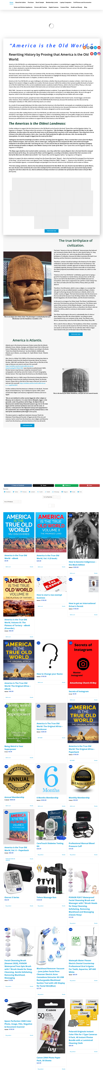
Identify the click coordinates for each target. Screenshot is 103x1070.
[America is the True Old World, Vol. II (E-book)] (51, 532)
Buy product (40, 854)
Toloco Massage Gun (46, 897)
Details (31, 566)
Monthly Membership (79, 797)
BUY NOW (40, 737)
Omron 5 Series (12, 897)
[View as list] (53, 505)
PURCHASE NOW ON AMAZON (10, 859)
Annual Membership (14, 797)
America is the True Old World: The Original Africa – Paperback (82, 749)
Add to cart (8, 566)
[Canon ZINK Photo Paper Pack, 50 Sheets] (51, 1026)
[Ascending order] (58, 497)
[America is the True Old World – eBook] (18, 532)
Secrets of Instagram (79, 691)
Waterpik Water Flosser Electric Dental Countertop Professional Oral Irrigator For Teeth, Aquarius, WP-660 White (82, 966)
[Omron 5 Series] (18, 878)
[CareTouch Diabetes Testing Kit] (51, 824)
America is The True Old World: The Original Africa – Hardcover (50, 726)
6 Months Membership (47, 797)
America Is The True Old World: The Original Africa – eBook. (18, 686)
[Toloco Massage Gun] (51, 878)
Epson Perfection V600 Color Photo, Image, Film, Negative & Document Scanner (18, 1024)
